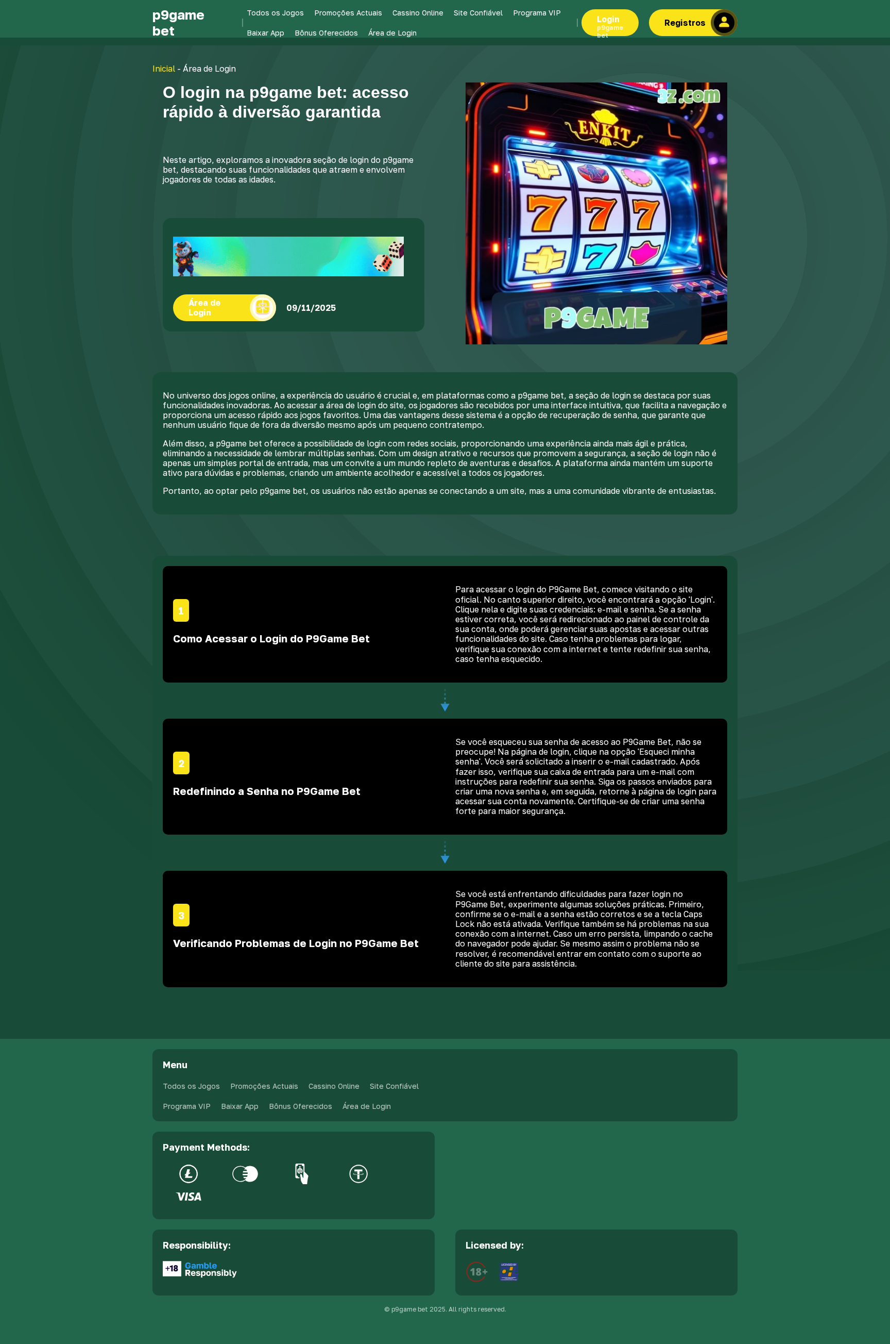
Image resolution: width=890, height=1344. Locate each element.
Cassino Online (417, 12)
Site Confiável (478, 12)
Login (610, 25)
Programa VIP (537, 12)
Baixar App (265, 32)
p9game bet (178, 23)
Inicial (163, 68)
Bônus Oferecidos (326, 32)
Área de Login (392, 32)
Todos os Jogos (275, 12)
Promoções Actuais (348, 12)
